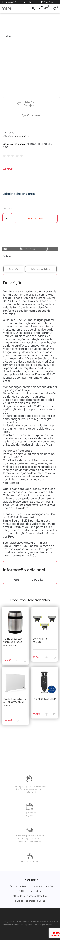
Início (5, 143)
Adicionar (37, 218)
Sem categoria (21, 135)
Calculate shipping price (18, 193)
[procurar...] (33, 9)
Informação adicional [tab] (41, 269)
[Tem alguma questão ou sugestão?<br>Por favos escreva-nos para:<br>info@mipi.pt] (29, 778)
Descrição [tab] (13, 269)
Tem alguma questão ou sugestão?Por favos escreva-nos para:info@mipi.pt (29, 789)
